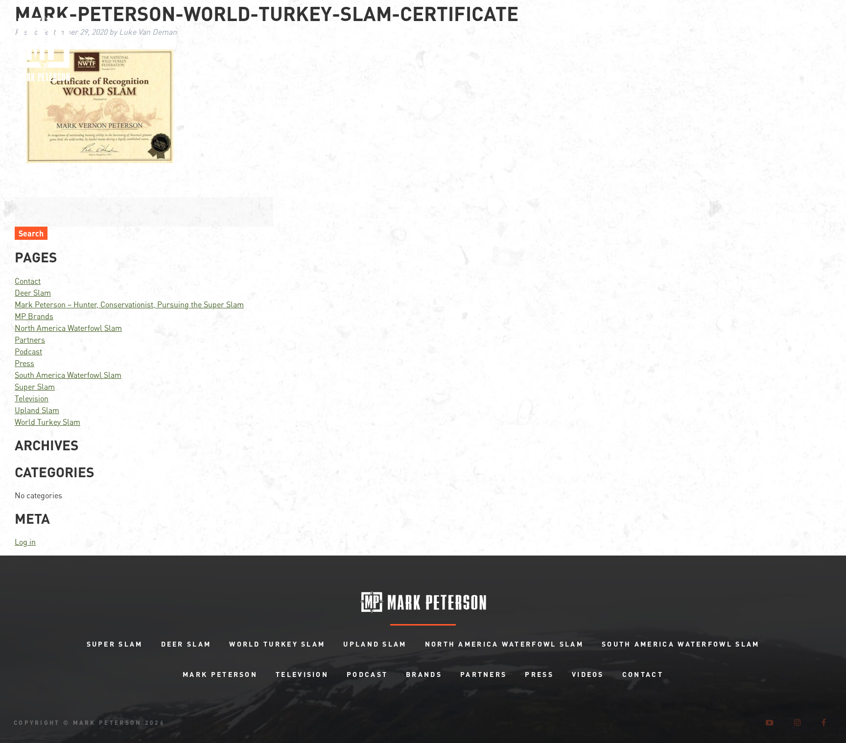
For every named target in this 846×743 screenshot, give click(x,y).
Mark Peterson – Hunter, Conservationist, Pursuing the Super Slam (129, 304)
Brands (424, 674)
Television (31, 398)
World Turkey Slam (47, 422)
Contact (28, 281)
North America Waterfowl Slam (68, 328)
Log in (25, 541)
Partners (30, 339)
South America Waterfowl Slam (68, 375)
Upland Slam (37, 410)
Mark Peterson (220, 674)
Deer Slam (33, 292)
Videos (588, 674)
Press (24, 363)
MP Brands (34, 316)
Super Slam (35, 386)
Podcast (28, 351)
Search (31, 233)
